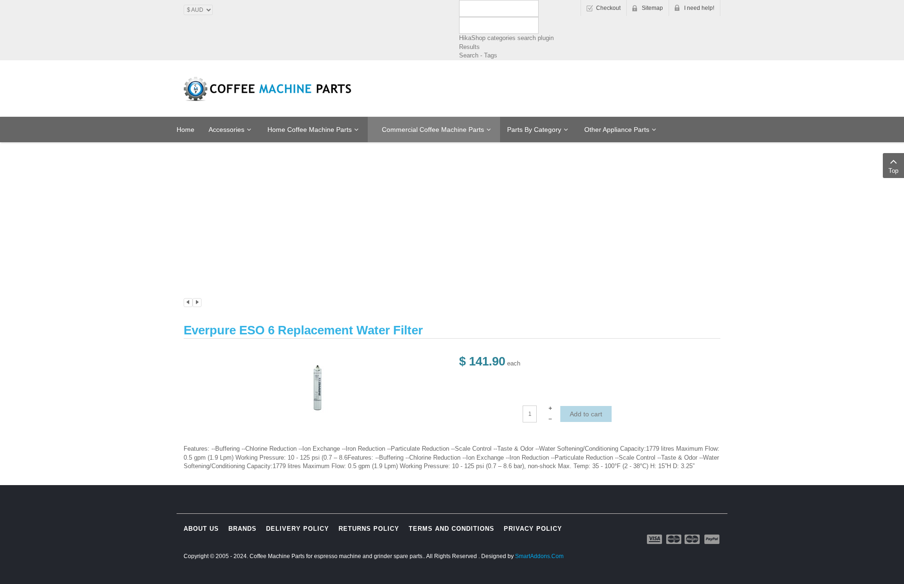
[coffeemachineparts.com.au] (268, 89)
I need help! (699, 8)
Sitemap (652, 8)
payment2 (674, 539)
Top (893, 170)
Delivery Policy (297, 528)
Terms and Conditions (451, 528)
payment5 (711, 539)
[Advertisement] (452, 177)
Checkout (608, 8)
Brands (242, 528)
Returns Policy (369, 528)
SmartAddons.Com (539, 556)
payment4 (693, 539)
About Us (201, 528)
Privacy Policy (533, 528)
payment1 (655, 539)
